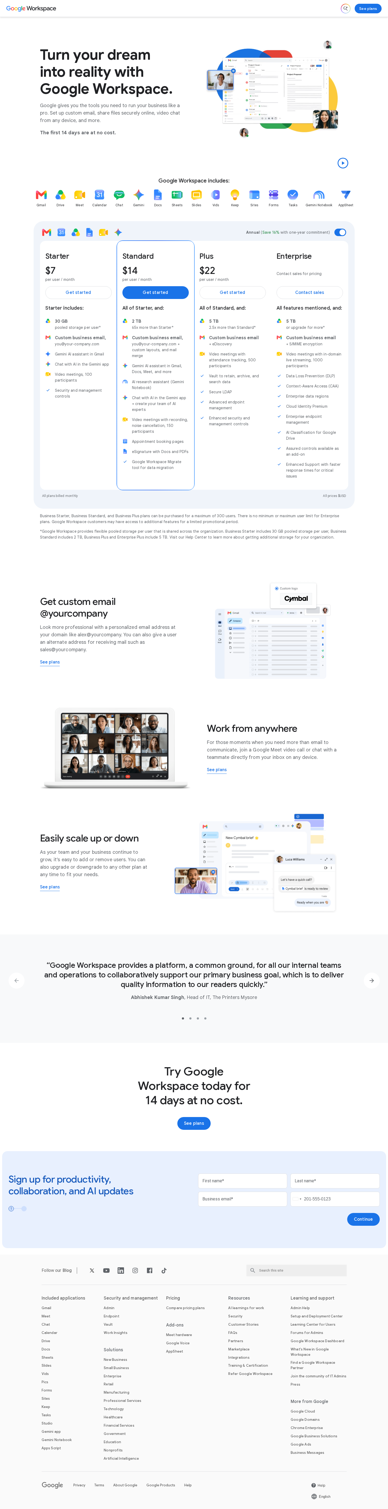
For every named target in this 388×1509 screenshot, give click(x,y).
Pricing (173, 1298)
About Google (125, 1485)
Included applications (63, 1298)
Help (188, 1485)
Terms (99, 1485)
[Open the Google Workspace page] (31, 8)
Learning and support (312, 1298)
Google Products (160, 1485)
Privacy (79, 1485)
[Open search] (345, 8)
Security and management (131, 1298)
